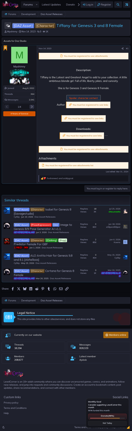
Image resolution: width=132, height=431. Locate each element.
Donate (107, 415)
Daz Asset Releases (45, 217)
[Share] (122, 49)
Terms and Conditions (15, 408)
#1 (127, 48)
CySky (17, 217)
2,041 (31, 99)
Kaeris (117, 242)
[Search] (118, 4)
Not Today (107, 423)
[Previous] (6, 107)
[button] (36, 4)
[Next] (32, 107)
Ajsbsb (83, 359)
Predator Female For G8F (31, 244)
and (60, 178)
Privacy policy (11, 402)
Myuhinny (12, 31)
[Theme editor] (126, 4)
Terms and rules (82, 427)
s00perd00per (113, 227)
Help (6, 413)
